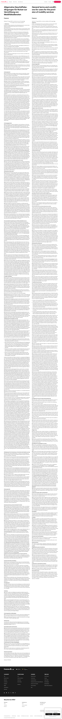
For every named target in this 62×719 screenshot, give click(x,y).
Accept (49, 714)
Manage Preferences (52, 716)
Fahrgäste (10, 1)
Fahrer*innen (15, 1)
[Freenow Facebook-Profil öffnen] (6, 692)
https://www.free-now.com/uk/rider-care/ (41, 475)
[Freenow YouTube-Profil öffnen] (13, 692)
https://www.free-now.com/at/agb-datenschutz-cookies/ (41, 206)
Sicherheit (45, 1)
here (54, 21)
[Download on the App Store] (18, 669)
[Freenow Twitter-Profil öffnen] (11, 692)
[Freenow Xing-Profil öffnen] (15, 692)
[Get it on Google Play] (25, 669)
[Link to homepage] (4, 1)
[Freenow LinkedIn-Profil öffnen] (4, 692)
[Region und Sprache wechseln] (53, 1)
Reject (56, 714)
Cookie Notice (55, 712)
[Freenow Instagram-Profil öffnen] (8, 692)
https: (50, 131)
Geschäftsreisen (20, 1)
